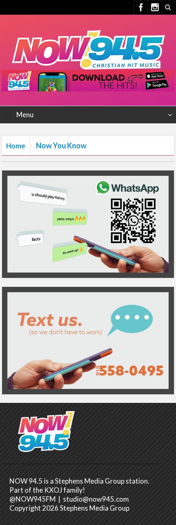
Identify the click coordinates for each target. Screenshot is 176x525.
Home (15, 145)
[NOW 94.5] (88, 48)
